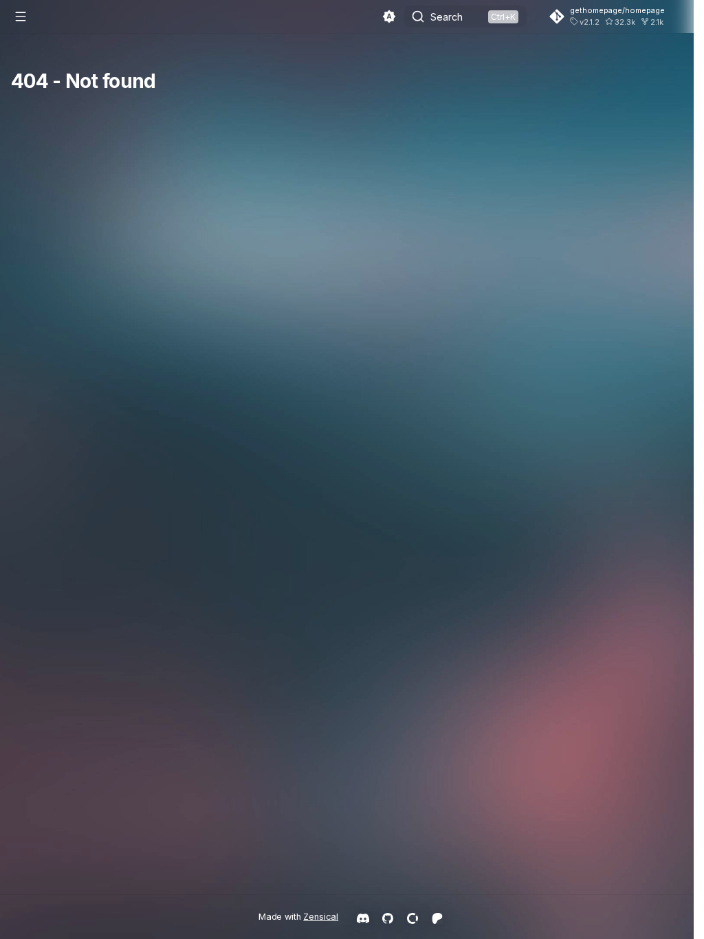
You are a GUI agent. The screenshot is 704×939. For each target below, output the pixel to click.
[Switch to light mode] (389, 16)
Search (446, 17)
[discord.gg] (363, 917)
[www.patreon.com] (437, 917)
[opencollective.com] (413, 917)
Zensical (320, 917)
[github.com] (388, 917)
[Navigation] (20, 16)
